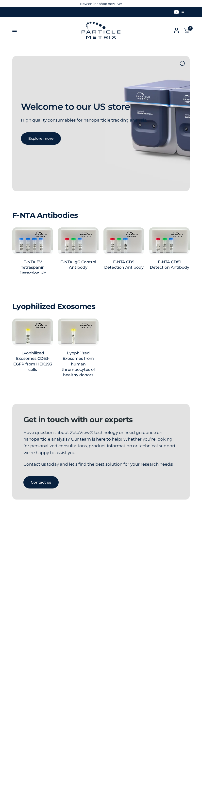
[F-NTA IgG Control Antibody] (78, 240)
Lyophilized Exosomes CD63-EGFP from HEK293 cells (32, 361)
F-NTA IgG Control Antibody (78, 265)
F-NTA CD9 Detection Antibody (124, 265)
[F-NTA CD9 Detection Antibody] (123, 240)
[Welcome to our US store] (91, 123)
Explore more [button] (40, 138)
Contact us (41, 482)
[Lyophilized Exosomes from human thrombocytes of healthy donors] (78, 332)
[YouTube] (176, 12)
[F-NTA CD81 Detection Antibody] (169, 240)
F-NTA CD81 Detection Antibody (169, 265)
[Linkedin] (183, 12)
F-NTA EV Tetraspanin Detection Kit (32, 267)
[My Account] (176, 30)
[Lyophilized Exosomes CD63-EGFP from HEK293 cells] (32, 332)
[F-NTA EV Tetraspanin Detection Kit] (32, 240)
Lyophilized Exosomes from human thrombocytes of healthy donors (78, 364)
